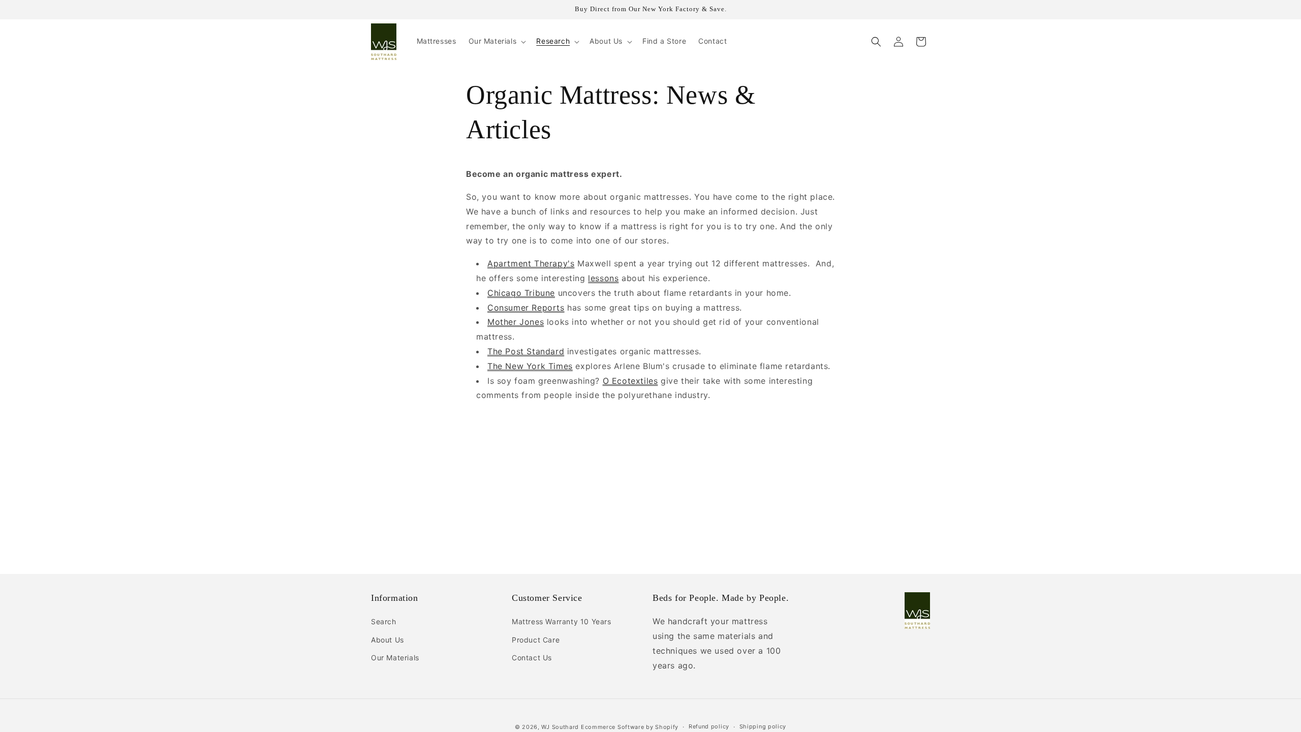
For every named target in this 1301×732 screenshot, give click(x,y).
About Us (387, 639)
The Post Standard (525, 351)
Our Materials (395, 657)
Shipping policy (763, 726)
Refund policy (709, 726)
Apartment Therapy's (530, 263)
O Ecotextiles (630, 381)
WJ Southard (560, 726)
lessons (603, 278)
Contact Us (532, 657)
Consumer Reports (526, 307)
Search (383, 621)
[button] (496, 41)
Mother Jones (515, 322)
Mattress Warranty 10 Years (561, 621)
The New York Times (530, 366)
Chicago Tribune (521, 293)
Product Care (536, 639)
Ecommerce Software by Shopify (629, 726)
